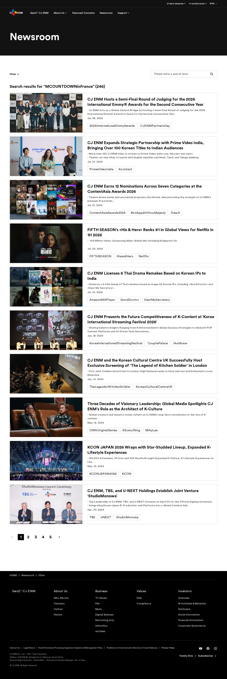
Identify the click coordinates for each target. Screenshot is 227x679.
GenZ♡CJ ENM (23, 591)
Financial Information (190, 620)
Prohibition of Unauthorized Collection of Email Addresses (132, 648)
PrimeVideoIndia (101, 169)
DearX (175, 212)
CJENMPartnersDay (155, 125)
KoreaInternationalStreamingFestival (116, 343)
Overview (183, 598)
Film (97, 603)
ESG (139, 598)
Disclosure (184, 609)
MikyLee (151, 430)
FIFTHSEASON (100, 256)
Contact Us (15, 648)
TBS (92, 517)
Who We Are (61, 598)
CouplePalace (158, 343)
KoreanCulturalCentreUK (154, 386)
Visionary (59, 603)
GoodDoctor (129, 299)
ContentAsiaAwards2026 (107, 212)
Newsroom (27, 575)
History (58, 614)
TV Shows (101, 598)
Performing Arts (104, 620)
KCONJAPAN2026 (103, 473)
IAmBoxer (180, 343)
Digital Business (104, 614)
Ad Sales (100, 631)
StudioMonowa (127, 517)
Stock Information (189, 614)
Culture (58, 609)
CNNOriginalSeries (103, 430)
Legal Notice (29, 648)
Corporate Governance (192, 626)
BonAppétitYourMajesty (148, 212)
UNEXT (106, 517)
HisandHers (125, 256)
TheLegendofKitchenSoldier (110, 386)
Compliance (144, 603)
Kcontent (125, 169)
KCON (126, 473)
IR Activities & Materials (192, 603)
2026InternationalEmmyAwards (112, 125)
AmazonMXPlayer (102, 299)
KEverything (131, 430)
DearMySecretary (157, 299)
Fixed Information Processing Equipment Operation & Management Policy (70, 648)
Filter (42, 575)
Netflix (144, 256)
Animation (101, 626)
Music (98, 609)
